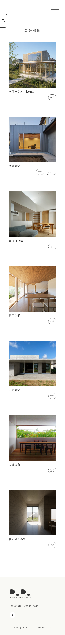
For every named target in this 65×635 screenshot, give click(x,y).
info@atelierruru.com (24, 605)
